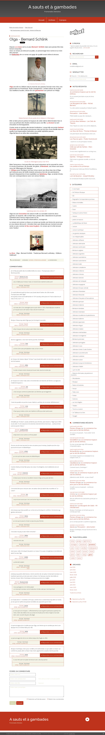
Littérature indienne (78, 305)
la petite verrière (24, 429)
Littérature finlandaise (78, 291)
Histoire (31, 260)
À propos (62, 20)
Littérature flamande (78, 295)
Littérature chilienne (78, 271)
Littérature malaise (77, 329)
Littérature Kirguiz (77, 325)
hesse (91, 551)
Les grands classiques (78, 233)
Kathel (26, 631)
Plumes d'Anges (75, 428)
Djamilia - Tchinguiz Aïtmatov (80, 157)
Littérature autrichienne (79, 261)
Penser (74, 389)
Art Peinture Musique (78, 192)
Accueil (41, 20)
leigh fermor (86, 541)
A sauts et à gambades (52, 7)
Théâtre (74, 406)
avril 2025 (72, 585)
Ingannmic (25, 472)
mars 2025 (73, 587)
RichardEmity (74, 451)
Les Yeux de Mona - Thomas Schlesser (83, 131)
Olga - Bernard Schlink (29, 39)
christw (72, 494)
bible (78, 555)
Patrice (26, 516)
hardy (72, 541)
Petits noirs (75, 392)
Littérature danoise (78, 278)
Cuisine (74, 206)
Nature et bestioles (78, 385)
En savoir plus (72, 733)
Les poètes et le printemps (79, 166)
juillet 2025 (73, 577)
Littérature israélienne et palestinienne (83, 315)
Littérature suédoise (78, 356)
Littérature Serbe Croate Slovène (82, 349)
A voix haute (76, 189)
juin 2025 (72, 580)
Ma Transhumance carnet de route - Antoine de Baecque (26, 30)
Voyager (74, 416)
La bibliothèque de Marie (79, 223)
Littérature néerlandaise (79, 332)
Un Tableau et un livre (78, 412)
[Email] (87, 719)
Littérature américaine (78, 247)
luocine (26, 605)
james (72, 555)
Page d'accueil (28, 27)
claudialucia (74, 463)
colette (73, 558)
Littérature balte (77, 264)
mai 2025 (72, 582)
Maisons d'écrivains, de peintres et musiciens (82, 374)
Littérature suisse (77, 360)
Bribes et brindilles (77, 202)
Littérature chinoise (78, 274)
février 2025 (73, 590)
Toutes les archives (75, 593)
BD (73, 196)
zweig (84, 555)
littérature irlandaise (78, 308)
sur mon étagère (77, 402)
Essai (73, 209)
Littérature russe (77, 346)
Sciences (75, 399)
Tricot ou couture (77, 409)
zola (72, 548)
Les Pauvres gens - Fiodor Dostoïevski (83, 139)
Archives (51, 20)
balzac (79, 558)
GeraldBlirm (74, 440)
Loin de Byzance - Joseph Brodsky (82, 176)
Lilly (27, 494)
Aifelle (26, 365)
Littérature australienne (79, 257)
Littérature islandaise (78, 312)
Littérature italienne (78, 319)
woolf (78, 551)
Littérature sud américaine (80, 353)
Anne (26, 406)
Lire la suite (86, 48)
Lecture (74, 226)
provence (92, 544)
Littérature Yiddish (77, 366)
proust (85, 551)
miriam (26, 451)
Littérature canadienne (79, 267)
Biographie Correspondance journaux (83, 199)
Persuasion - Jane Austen (79, 113)
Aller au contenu (5, 1)
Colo (27, 386)
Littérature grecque (78, 301)
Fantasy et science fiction (79, 213)
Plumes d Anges (24, 582)
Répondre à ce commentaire (52, 277)
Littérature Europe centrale (80, 288)
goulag (79, 541)
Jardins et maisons (77, 220)
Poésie (74, 395)
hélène (26, 535)
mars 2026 (73, 572)
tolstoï (72, 551)
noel (77, 548)
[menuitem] (41, 20)
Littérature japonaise (78, 322)
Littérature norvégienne (79, 336)
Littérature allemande (40, 260)
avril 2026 (72, 570)
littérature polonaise (78, 339)
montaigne (74, 544)
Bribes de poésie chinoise (16, 27)
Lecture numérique (78, 230)
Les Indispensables (78, 237)
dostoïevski (83, 544)
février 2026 (73, 575)
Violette (26, 557)
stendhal (83, 548)
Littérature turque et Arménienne (82, 363)
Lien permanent (16, 260)
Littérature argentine (78, 254)
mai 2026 (72, 567)
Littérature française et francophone (83, 298)
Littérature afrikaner (78, 240)
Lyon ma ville (76, 370)
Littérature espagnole (78, 284)
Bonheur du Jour (24, 276)
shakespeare (93, 548)
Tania (26, 343)
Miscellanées (76, 378)
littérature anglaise (77, 250)
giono (90, 555)
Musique (75, 382)
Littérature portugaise (78, 342)
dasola (26, 654)
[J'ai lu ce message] (103, 733)
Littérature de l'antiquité (79, 281)
